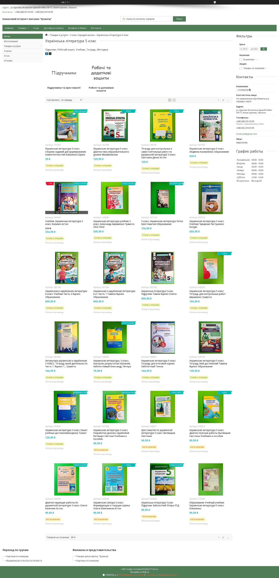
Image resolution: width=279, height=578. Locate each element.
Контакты (96, 28)
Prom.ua (154, 569)
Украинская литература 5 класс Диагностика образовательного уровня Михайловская (111, 151)
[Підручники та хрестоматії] (64, 73)
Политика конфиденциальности (161, 574)
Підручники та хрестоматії (64, 87)
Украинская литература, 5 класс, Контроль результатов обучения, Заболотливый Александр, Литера (112, 363)
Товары (22, 28)
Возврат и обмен (77, 28)
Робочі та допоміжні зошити (101, 89)
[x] (50, 54)
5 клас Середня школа (82, 35)
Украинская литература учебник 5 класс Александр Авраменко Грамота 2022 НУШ (113, 224)
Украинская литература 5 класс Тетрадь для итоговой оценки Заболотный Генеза (158, 363)
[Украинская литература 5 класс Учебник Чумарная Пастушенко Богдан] (210, 198)
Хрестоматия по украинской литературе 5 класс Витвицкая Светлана (158, 433)
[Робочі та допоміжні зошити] (101, 73)
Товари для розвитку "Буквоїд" (93, 556)
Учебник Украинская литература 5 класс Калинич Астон (64, 223)
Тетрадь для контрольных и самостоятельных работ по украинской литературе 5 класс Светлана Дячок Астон (158, 153)
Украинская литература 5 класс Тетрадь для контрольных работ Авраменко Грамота (207, 294)
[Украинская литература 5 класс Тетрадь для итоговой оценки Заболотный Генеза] (162, 337)
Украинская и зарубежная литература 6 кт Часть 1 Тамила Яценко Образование (114, 294)
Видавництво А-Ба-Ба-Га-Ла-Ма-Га (24, 560)
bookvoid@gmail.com (246, 134)
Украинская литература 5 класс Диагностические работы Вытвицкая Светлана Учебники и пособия (209, 433)
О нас (36, 28)
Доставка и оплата (53, 28)
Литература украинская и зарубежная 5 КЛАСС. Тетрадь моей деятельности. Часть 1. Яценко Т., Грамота (66, 363)
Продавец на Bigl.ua (139, 572)
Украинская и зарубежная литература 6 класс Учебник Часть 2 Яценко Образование (66, 294)
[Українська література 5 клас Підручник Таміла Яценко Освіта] (162, 268)
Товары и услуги (12, 46)
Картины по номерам (88, 560)
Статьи (7, 50)
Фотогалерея (11, 41)
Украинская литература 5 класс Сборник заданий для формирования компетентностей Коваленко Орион (65, 151)
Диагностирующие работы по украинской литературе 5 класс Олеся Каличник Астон (66, 505)
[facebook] (46, 54)
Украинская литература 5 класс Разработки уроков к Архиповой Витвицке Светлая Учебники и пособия (111, 434)
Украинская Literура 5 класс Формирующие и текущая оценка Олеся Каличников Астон (111, 505)
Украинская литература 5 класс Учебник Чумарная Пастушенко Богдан (206, 224)
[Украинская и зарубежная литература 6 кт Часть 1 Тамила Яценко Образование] (114, 268)
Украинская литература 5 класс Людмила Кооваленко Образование (209, 150)
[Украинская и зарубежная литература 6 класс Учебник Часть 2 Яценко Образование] (66, 268)
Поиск (179, 19)
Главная (9, 28)
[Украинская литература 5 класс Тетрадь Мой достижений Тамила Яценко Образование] (210, 337)
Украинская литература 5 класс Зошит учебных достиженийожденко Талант (66, 431)
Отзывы (8, 60)
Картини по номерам (17, 556)
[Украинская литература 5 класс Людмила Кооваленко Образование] (210, 125)
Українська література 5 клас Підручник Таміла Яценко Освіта (158, 292)
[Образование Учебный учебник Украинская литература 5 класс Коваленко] (210, 479)
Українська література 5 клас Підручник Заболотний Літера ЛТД (160, 504)
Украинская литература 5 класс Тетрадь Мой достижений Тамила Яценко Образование (208, 363)
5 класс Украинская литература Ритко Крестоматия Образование (162, 223)
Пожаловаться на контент (131, 574)
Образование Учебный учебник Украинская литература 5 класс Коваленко (206, 505)
